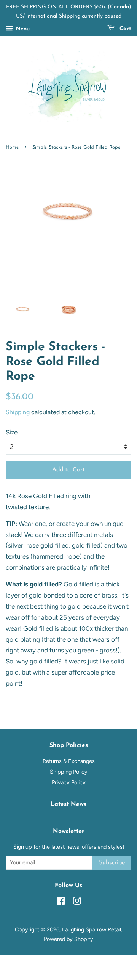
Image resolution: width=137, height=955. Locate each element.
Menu (22, 29)
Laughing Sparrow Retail (91, 929)
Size (12, 432)
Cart (124, 29)
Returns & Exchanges (69, 761)
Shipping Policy (69, 771)
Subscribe (112, 863)
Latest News (68, 804)
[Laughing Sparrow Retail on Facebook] (60, 902)
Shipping (18, 412)
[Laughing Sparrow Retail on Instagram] (77, 902)
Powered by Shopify (68, 939)
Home (12, 147)
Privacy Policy (69, 782)
